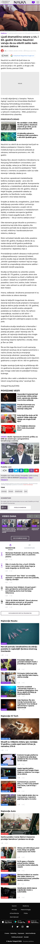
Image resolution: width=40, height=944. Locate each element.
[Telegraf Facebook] (12, 927)
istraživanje (18, 491)
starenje (4, 491)
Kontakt (26, 937)
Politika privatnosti (17, 937)
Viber (30, 477)
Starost (11, 491)
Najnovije (9, 621)
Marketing (13, 933)
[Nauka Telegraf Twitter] (17, 927)
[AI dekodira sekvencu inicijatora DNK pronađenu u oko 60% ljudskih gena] (8, 136)
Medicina (4, 33)
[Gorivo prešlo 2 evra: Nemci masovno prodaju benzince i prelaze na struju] (20, 824)
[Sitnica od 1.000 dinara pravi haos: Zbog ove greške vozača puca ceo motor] (8, 852)
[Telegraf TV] (27, 927)
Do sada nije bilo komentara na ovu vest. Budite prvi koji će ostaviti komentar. (20, 502)
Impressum (21, 933)
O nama (7, 933)
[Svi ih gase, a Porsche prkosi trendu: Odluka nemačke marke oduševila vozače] (8, 866)
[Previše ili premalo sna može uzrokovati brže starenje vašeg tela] (8, 408)
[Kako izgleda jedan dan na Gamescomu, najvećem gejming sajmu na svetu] (8, 800)
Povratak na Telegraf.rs (6, 2)
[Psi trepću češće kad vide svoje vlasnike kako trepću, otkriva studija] (8, 678)
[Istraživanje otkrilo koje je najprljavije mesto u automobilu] (8, 893)
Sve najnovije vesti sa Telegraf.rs (20, 613)
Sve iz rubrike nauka (20, 538)
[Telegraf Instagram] (22, 927)
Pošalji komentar (20, 507)
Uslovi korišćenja (28, 484)
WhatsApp (23, 477)
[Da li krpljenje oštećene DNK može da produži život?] (8, 429)
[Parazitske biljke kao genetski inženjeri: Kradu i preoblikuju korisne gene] (8, 664)
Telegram (4, 480)
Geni (25, 491)
